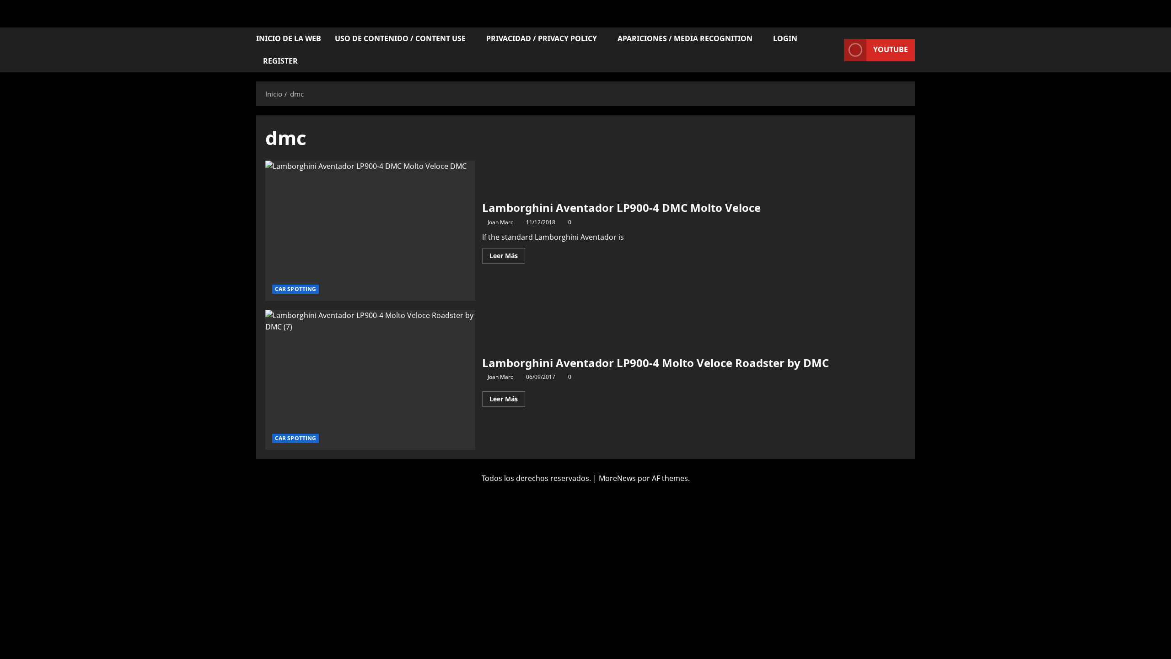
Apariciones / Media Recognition (685, 38)
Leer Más (507, 254)
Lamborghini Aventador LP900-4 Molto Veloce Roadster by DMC (370, 380)
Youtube (890, 49)
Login (785, 38)
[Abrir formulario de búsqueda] (834, 50)
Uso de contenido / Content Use (400, 38)
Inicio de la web (288, 38)
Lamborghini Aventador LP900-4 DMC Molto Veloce (370, 231)
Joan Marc (500, 222)
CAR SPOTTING (295, 289)
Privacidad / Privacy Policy (541, 38)
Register (280, 61)
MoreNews (617, 478)
